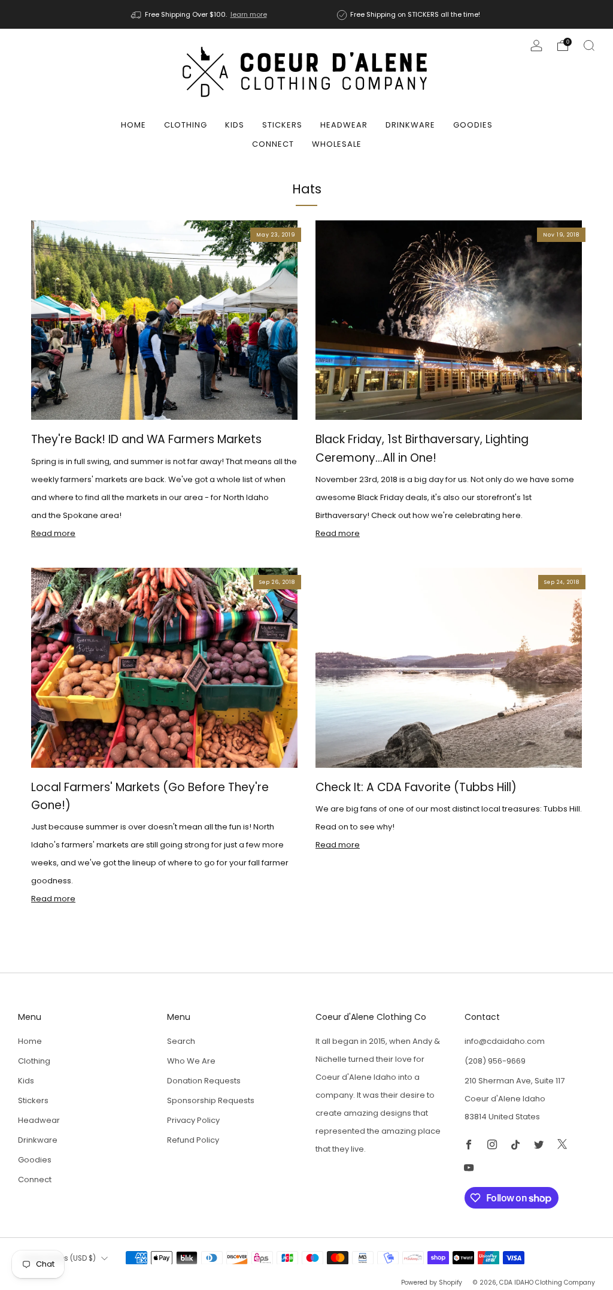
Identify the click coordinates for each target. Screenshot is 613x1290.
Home (133, 125)
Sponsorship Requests (210, 1100)
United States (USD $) (59, 1258)
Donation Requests (204, 1080)
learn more (248, 14)
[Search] (589, 46)
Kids (234, 125)
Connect (273, 144)
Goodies (473, 125)
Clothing (185, 125)
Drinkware (410, 125)
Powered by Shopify (431, 1282)
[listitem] (200, 14)
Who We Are (191, 1061)
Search (181, 1041)
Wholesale (337, 144)
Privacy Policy (193, 1120)
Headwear (344, 125)
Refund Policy (193, 1140)
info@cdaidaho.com (505, 1041)
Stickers (282, 125)
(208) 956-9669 (495, 1061)
